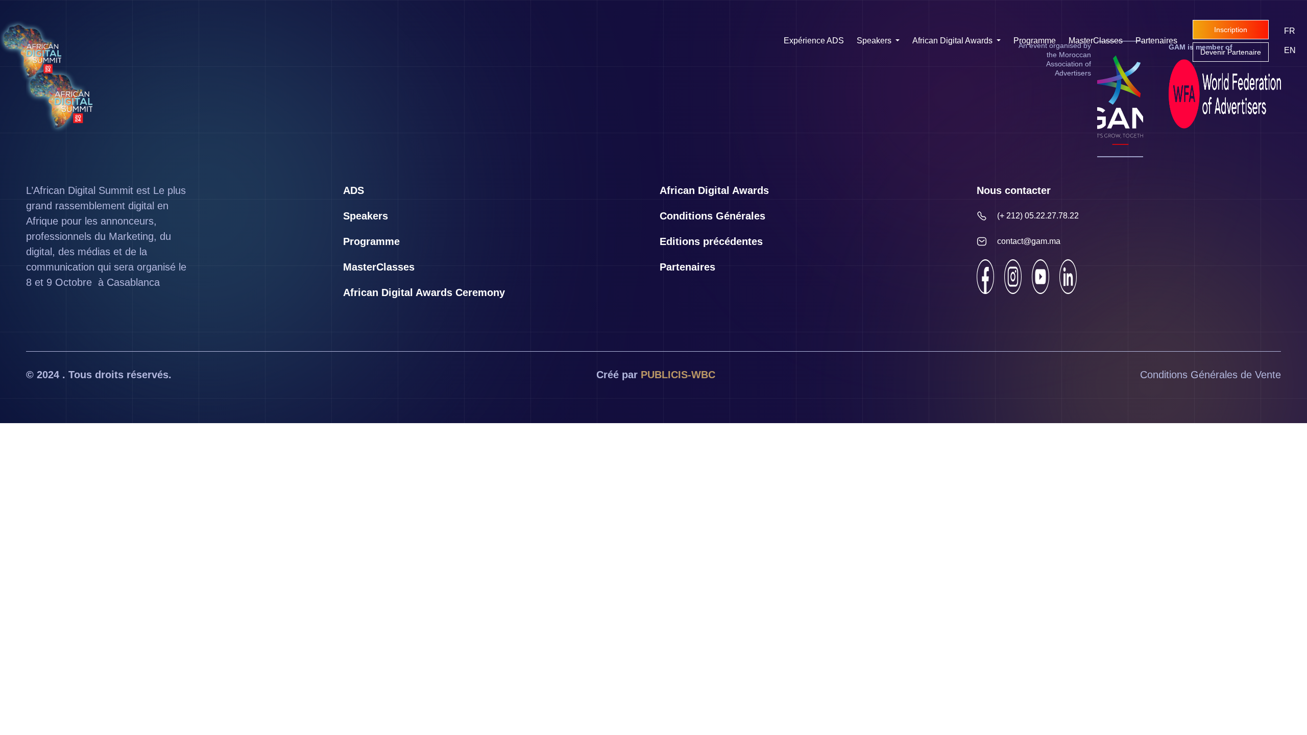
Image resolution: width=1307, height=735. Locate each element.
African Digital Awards (953, 40)
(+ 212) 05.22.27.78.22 (1038, 215)
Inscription (1230, 30)
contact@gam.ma (1028, 241)
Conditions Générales (712, 216)
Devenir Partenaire (1230, 52)
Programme (1034, 40)
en (1290, 50)
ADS (353, 190)
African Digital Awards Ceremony (424, 292)
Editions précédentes (711, 241)
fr (1289, 31)
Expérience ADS (814, 40)
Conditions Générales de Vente (1210, 374)
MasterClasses (1096, 40)
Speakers (875, 40)
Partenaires (1156, 40)
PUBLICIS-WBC (678, 374)
